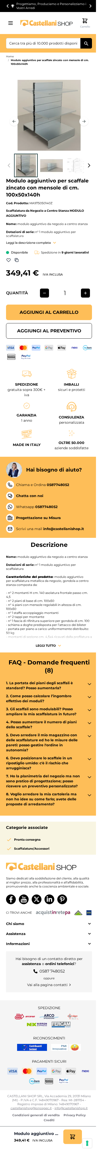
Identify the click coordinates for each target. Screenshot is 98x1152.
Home (10, 56)
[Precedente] (14, 121)
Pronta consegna (27, 839)
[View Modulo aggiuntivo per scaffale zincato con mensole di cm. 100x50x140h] (26, 165)
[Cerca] (86, 43)
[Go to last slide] (8, 6)
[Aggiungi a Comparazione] (16, 260)
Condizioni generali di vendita (36, 1115)
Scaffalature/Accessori (32, 848)
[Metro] (88, 912)
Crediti (49, 1120)
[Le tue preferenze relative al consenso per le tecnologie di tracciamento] (87, 1143)
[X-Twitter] (36, 899)
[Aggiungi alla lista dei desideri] (8, 260)
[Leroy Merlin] (78, 912)
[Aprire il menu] (12, 23)
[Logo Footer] (49, 866)
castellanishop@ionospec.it (31, 1108)
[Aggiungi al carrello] (72, 1136)
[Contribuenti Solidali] (32, 1047)
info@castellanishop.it (71, 1108)
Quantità (17, 293)
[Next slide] (90, 6)
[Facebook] (11, 899)
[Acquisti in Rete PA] (53, 912)
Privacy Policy (75, 1115)
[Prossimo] (84, 121)
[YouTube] (24, 899)
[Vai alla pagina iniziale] (46, 23)
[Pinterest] (62, 899)
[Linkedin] (49, 899)
